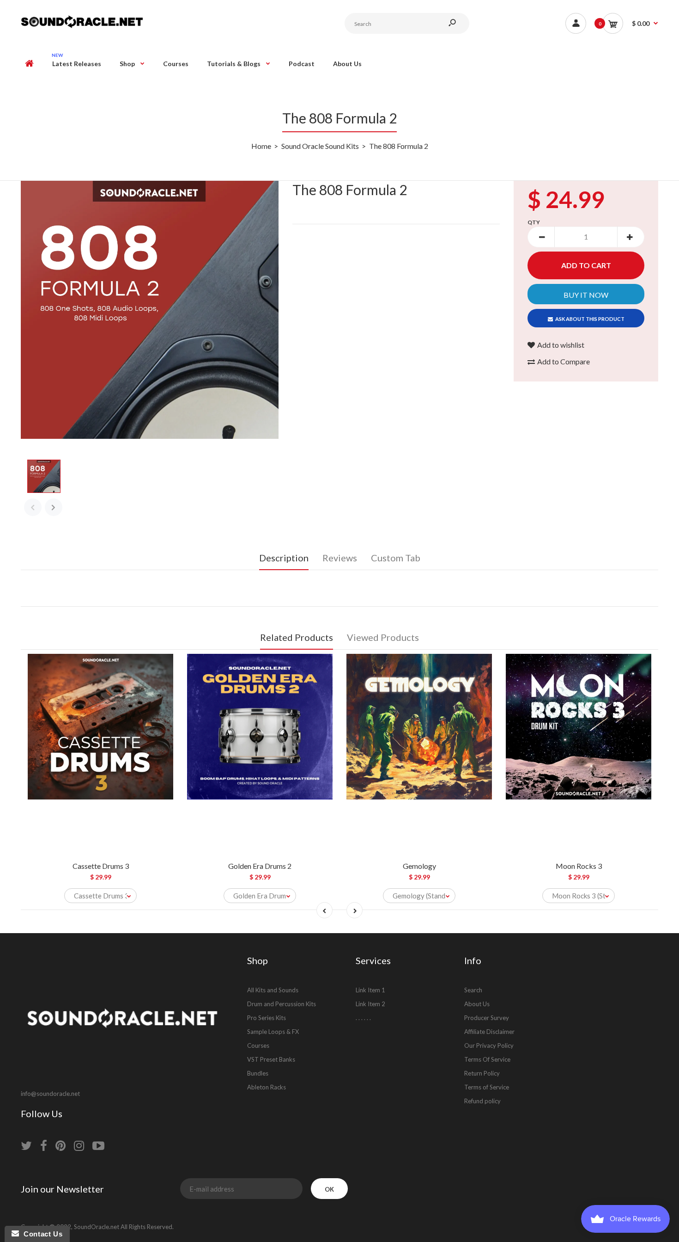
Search (473, 990)
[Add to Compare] (161, 665)
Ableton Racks (266, 1087)
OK (329, 1189)
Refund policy (482, 1101)
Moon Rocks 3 (579, 865)
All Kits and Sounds (272, 990)
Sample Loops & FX (273, 1031)
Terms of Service (486, 1087)
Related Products (296, 637)
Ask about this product (589, 319)
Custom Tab (395, 557)
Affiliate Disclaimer (489, 1031)
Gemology (419, 865)
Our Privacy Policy (489, 1045)
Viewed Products (383, 637)
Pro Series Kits (266, 1017)
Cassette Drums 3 (101, 865)
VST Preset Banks (271, 1059)
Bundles (257, 1073)
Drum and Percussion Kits (281, 1004)
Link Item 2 (370, 1004)
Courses (258, 1045)
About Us (477, 1004)
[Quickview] (161, 702)
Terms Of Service (487, 1059)
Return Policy (482, 1073)
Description (284, 557)
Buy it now (586, 294)
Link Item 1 (370, 990)
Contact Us (40, 1234)
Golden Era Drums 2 (259, 865)
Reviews (339, 557)
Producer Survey (486, 1017)
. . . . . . (363, 1017)
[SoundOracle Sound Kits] (82, 26)
